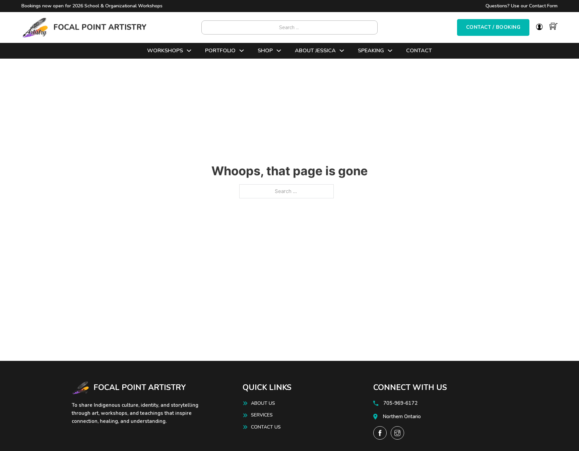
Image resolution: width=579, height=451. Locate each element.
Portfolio (220, 50)
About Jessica (315, 50)
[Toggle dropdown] (189, 50)
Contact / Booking (493, 27)
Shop (265, 50)
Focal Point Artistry (99, 27)
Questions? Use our (522, 6)
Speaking (371, 50)
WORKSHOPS (165, 50)
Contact (419, 50)
